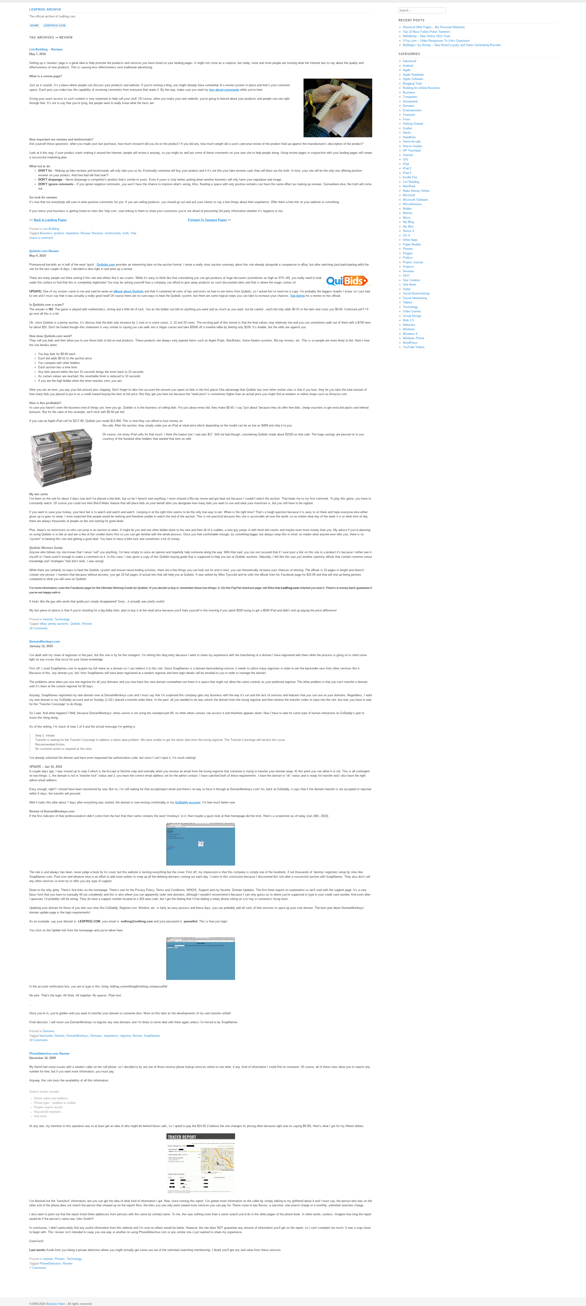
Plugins (408, 253)
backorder (46, 1035)
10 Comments (38, 1040)
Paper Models (412, 244)
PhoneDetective (50, 1263)
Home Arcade (412, 141)
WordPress (410, 342)
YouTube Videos (414, 347)
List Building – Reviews (46, 49)
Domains (48, 1031)
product (59, 233)
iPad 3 (407, 173)
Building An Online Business (421, 88)
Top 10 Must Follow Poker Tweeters (426, 31)
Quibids (75, 623)
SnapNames (152, 1035)
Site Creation (411, 280)
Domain (59, 1035)
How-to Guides (412, 146)
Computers (410, 97)
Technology (62, 619)
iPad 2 (407, 168)
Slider (406, 289)
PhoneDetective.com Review (49, 1053)
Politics (408, 257)
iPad (406, 164)
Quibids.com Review (44, 251)
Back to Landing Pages (50, 220)
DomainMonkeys (77, 1035)
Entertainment (412, 110)
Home (34, 25)
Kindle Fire (410, 177)
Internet (48, 619)
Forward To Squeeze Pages (207, 220)
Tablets (407, 302)
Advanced (409, 61)
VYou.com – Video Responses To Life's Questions (436, 40)
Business (46, 233)
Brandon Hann (55, 1304)
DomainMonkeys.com (44, 641)
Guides (407, 128)
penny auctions (58, 623)
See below (297, 295)
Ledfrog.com (54, 25)
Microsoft (409, 195)
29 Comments (38, 628)
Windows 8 (410, 333)
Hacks (407, 132)
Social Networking (415, 298)
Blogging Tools (412, 83)
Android (408, 65)
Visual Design (412, 316)
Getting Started (413, 123)
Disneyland (410, 101)
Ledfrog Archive (45, 9)
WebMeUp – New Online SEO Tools (426, 36)
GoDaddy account (187, 802)
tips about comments (224, 89)
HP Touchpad (412, 150)
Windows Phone (413, 338)
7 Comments (37, 1268)
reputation (72, 233)
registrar (125, 1035)
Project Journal (413, 262)
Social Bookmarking (416, 293)
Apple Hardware (413, 74)
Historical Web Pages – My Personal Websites (434, 27)
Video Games (412, 311)
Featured (409, 114)
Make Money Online (416, 190)
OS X (406, 235)
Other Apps (410, 240)
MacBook (409, 186)
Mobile (407, 208)
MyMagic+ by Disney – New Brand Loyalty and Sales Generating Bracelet (452, 45)
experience (111, 1035)
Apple (406, 70)
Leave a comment (41, 237)
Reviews (97, 233)
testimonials (113, 233)
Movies (407, 213)
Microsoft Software (415, 199)
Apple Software (413, 79)
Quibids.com (106, 264)
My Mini (408, 226)
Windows (409, 329)
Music (407, 217)
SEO (406, 275)
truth (126, 233)
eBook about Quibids (129, 291)
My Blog (408, 222)
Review (85, 233)
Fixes (406, 119)
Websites (409, 325)
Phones (60, 1259)
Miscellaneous (412, 204)
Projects (408, 266)
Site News (409, 284)
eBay (43, 623)
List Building (51, 229)
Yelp (133, 233)
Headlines (409, 137)
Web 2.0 (408, 320)
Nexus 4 (408, 231)
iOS (405, 159)
